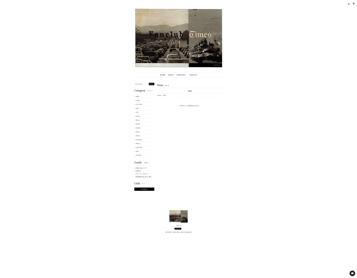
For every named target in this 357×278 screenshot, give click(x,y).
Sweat (138, 116)
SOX (137, 151)
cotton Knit (139, 147)
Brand (138, 143)
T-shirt (138, 100)
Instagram (144, 189)
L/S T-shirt (139, 104)
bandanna (139, 139)
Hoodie (138, 128)
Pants (137, 132)
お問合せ (138, 171)
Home (159, 95)
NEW (137, 96)
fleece (138, 120)
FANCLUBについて (141, 168)
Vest (137, 112)
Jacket (138, 124)
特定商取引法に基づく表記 (143, 177)
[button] (181, 75)
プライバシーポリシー (142, 174)
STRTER (138, 155)
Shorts (138, 135)
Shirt (137, 108)
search (152, 84)
